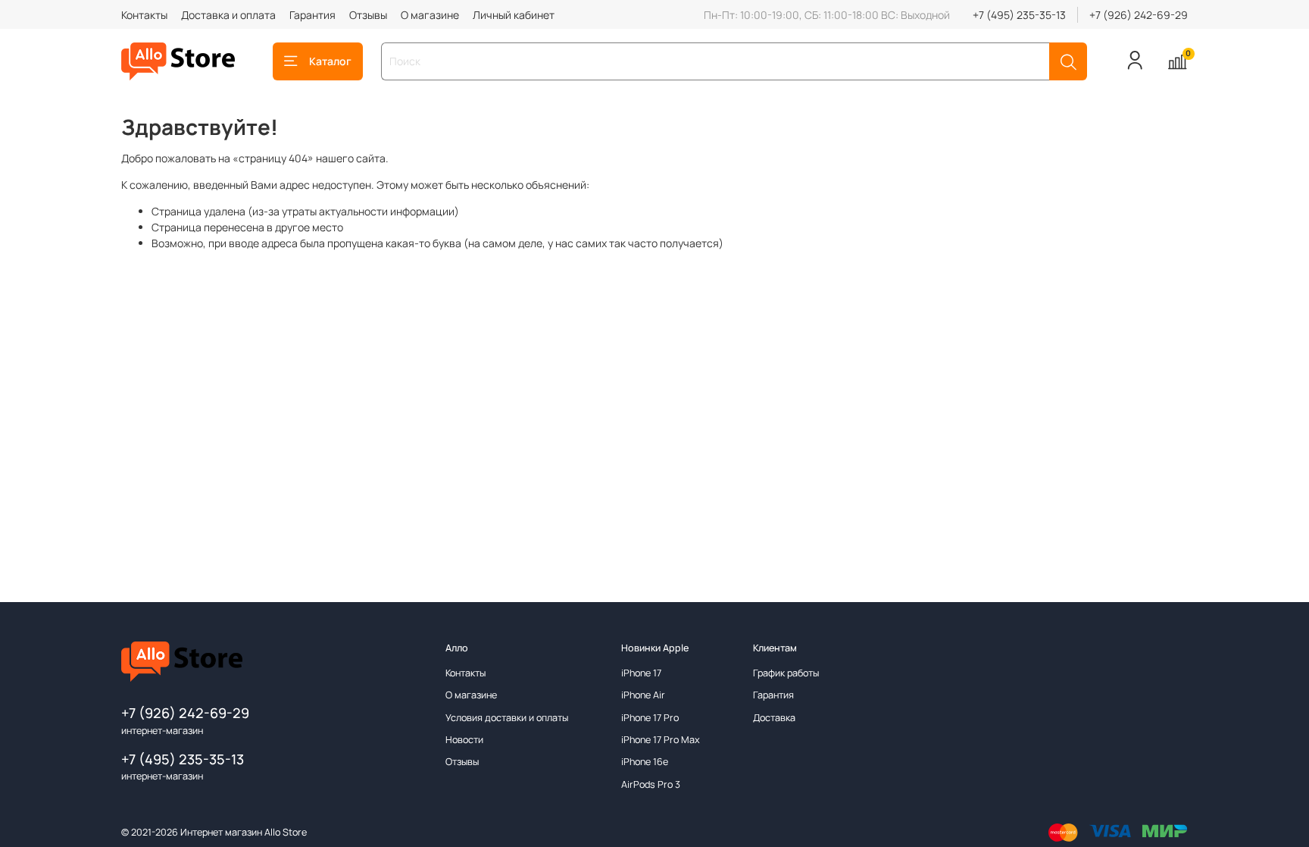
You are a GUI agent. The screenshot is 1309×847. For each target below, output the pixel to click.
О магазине (430, 15)
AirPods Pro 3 (650, 784)
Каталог (330, 61)
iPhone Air (643, 695)
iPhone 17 (641, 673)
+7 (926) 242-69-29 (1138, 15)
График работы (786, 673)
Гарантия (312, 15)
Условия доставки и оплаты (506, 717)
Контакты (144, 15)
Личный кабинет (514, 15)
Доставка (774, 717)
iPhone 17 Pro (650, 717)
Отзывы (368, 15)
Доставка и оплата (228, 15)
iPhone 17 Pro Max (660, 739)
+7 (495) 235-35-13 (1019, 15)
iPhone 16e (644, 761)
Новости (464, 739)
